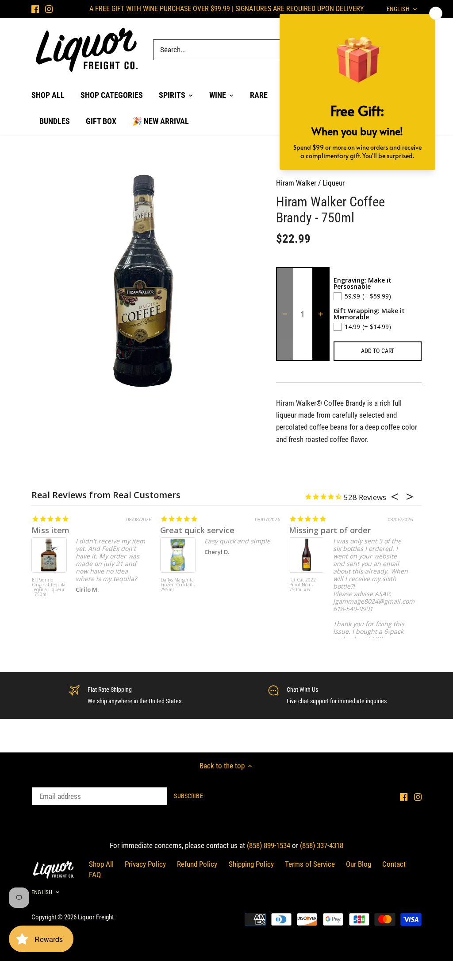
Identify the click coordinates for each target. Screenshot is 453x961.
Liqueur (333, 182)
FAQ (95, 874)
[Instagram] (49, 9)
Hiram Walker (296, 182)
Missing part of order (330, 530)
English (41, 892)
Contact (394, 864)
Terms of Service (310, 864)
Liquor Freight (96, 917)
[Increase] (320, 313)
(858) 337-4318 (321, 845)
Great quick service (197, 530)
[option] (143, 280)
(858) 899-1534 (269, 845)
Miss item (50, 530)
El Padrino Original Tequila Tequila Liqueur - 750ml (48, 587)
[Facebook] (35, 9)
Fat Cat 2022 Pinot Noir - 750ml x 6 (302, 585)
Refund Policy (197, 864)
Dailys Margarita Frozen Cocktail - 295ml (178, 585)
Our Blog (358, 864)
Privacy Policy (145, 864)
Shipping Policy (251, 864)
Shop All (101, 864)
